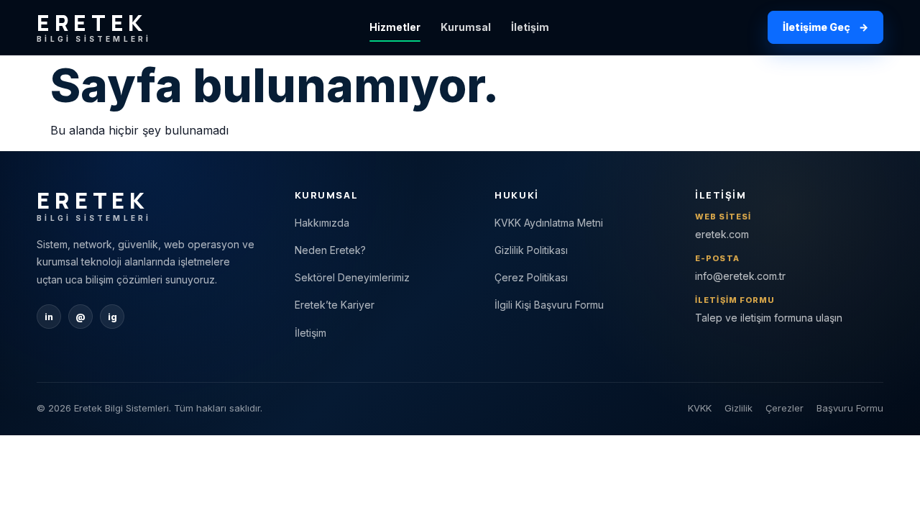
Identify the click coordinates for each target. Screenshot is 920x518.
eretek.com (722, 234)
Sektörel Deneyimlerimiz (352, 277)
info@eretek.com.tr (740, 276)
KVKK (700, 408)
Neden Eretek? (330, 250)
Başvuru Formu (849, 408)
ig (112, 317)
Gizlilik (738, 408)
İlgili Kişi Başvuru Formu (549, 305)
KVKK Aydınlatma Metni (548, 223)
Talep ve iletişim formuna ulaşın (768, 318)
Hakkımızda (322, 223)
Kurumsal (466, 27)
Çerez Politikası (531, 277)
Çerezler (784, 408)
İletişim (530, 27)
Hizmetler (394, 27)
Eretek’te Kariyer (334, 305)
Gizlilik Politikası (531, 250)
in (49, 317)
